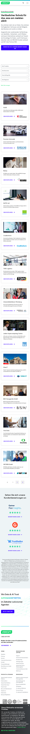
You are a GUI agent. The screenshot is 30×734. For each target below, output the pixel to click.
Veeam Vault (3, 687)
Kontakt (2, 662)
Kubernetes (3, 693)
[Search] (23, 3)
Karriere (3, 658)
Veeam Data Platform (5, 683)
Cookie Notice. (21, 727)
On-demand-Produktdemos (22, 692)
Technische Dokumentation (22, 658)
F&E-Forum (18, 671)
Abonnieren (5, 645)
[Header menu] (27, 3)
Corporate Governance (6, 660)
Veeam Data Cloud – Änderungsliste (20, 666)
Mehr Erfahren (8, 116)
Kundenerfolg (19, 659)
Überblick (3, 654)
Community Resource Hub (21, 669)
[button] (15, 731)
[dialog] (15, 719)
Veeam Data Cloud (5, 685)
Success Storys (19, 690)
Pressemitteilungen (5, 664)
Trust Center (3, 668)
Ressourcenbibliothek (21, 684)
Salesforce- (3, 691)
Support (18, 656)
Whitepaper (18, 686)
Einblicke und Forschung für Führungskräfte (22, 678)
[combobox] (15, 66)
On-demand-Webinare (21, 688)
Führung (3, 656)
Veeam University (20, 663)
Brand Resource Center (6, 666)
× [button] (28, 705)
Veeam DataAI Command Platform (6, 678)
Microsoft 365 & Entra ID (6, 689)
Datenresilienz (4, 681)
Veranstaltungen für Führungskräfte (20, 681)
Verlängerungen (19, 661)
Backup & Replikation (5, 695)
